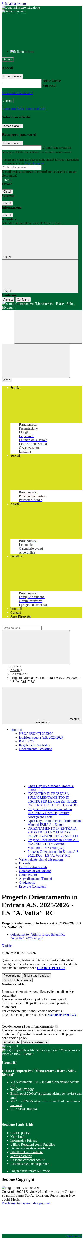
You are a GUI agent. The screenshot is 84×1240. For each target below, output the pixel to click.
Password (49, 85)
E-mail (46, 147)
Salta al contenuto (14, 3)
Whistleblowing (21, 1156)
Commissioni (28, 875)
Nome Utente (51, 81)
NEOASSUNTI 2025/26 (36, 733)
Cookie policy (20, 1133)
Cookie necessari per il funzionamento (28, 1026)
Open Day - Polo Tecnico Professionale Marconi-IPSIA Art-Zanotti (54, 822)
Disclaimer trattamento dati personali (26, 1203)
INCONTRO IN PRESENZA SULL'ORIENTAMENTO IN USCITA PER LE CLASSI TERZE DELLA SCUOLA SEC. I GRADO (53, 799)
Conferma (23, 299)
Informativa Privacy (23, 1140)
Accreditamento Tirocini (35, 878)
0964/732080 (25, 1089)
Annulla (8, 299)
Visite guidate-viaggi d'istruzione (41, 859)
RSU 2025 (26, 741)
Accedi (7, 59)
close (6, 380)
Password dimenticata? (17, 93)
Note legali (17, 1136)
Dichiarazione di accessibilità (30, 1148)
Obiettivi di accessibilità (26, 1152)
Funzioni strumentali (33, 867)
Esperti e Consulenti (32, 886)
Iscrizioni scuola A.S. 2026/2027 (41, 737)
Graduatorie (27, 882)
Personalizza (11, 975)
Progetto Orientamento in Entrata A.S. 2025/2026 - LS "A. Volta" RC (53, 853)
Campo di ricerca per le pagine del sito (28, 623)
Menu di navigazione (57, 720)
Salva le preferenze (35, 1042)
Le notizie (17, 674)
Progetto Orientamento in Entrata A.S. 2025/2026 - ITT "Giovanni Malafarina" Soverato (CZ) (53, 844)
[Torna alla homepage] (42, 306)
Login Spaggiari (34, 163)
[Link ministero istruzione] (21, 7)
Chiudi (7, 191)
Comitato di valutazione (35, 871)
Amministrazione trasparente (29, 1164)
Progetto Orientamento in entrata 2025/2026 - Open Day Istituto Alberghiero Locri (50, 813)
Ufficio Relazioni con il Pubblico (32, 1144)
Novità (15, 670)
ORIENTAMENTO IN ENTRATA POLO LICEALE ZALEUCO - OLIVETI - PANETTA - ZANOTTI (53, 832)
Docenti (24, 863)
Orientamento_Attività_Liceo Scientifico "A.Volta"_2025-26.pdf (37, 936)
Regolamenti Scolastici (34, 745)
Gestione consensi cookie (27, 1160)
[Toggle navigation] (36, 361)
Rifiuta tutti (37, 975)
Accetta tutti (17, 980)
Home (14, 666)
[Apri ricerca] (48, 327)
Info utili (16, 730)
